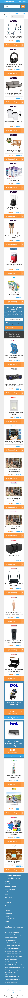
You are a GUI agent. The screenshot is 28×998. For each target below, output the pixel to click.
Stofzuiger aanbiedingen (12, 943)
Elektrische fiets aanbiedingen (13, 964)
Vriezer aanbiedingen (11, 982)
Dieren (7, 910)
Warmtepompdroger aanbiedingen (11, 973)
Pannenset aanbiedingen (12, 948)
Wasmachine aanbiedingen (12, 935)
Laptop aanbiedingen (11, 940)
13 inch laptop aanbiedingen (13, 951)
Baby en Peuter (9, 919)
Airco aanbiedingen (10, 937)
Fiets (6, 916)
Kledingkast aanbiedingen (12, 977)
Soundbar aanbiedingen (11, 962)
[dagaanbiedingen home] (8, 2)
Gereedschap (8, 913)
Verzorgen (8, 897)
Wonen (7, 884)
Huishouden (8, 900)
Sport (6, 894)
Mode (6, 892)
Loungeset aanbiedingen (12, 946)
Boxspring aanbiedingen (11, 979)
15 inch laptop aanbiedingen (13, 954)
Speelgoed (8, 902)
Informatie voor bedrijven (14, 990)
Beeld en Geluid (9, 889)
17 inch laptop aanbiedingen (13, 956)
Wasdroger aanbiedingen (12, 970)
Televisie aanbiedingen (11, 932)
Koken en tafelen (10, 886)
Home (5, 10)
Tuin (6, 905)
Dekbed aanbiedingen (11, 959)
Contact (14, 992)
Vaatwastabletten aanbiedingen (14, 967)
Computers (8, 881)
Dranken (7, 908)
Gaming (7, 921)
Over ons (14, 988)
